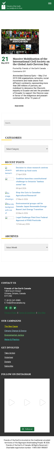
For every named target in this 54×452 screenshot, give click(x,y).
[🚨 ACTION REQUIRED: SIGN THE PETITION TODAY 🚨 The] (11, 387)
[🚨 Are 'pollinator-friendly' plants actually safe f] (27, 403)
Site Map (41, 313)
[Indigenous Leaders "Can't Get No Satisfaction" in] (27, 387)
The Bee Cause (11, 326)
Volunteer (8, 357)
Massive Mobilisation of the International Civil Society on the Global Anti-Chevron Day (31, 61)
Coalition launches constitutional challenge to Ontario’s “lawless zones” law (31, 181)
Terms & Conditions (27, 313)
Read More (19, 106)
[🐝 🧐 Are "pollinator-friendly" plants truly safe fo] (42, 403)
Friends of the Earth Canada (34, 68)
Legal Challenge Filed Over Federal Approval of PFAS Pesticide (32, 219)
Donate (7, 362)
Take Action (9, 353)
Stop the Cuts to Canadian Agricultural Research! (28, 194)
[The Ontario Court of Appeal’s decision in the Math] (11, 418)
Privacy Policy (10, 313)
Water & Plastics (11, 339)
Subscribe (8, 366)
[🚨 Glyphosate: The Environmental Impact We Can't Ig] (42, 387)
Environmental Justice (14, 335)
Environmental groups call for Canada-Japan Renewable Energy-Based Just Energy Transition (31, 206)
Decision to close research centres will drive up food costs (32, 169)
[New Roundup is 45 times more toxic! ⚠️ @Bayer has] (42, 418)
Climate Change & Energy (15, 331)
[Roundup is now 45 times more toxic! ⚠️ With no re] (27, 418)
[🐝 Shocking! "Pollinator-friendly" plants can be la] (11, 403)
